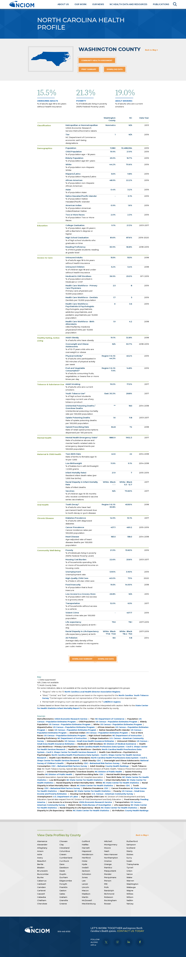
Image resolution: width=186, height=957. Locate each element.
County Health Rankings (117, 766)
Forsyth (63, 884)
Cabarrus (41, 880)
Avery (40, 858)
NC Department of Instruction (127, 735)
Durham (63, 877)
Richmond (109, 894)
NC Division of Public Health (108, 772)
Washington (132, 884)
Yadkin (130, 900)
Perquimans (110, 877)
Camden (41, 887)
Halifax (85, 844)
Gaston (62, 890)
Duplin (62, 874)
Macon (85, 890)
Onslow (108, 861)
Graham (63, 897)
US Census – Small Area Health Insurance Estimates (89, 741)
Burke (40, 877)
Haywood (86, 851)
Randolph (109, 890)
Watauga (131, 887)
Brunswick (42, 871)
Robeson (108, 897)
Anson (40, 851)
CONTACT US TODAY (130, 931)
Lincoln (85, 887)
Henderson (87, 854)
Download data (115, 69)
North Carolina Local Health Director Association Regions (92, 692)
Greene (63, 903)
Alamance (42, 841)
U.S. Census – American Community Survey (112, 794)
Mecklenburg (89, 903)
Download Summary (82, 659)
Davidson (64, 867)
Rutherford (132, 841)
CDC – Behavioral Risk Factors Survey (101, 763)
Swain (129, 861)
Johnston (86, 874)
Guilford (86, 841)
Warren (130, 880)
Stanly (129, 851)
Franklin (63, 887)
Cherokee (42, 903)
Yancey (130, 903)
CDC (99, 760)
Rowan (107, 903)
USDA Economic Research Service (71, 719)
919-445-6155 (64, 931)
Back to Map (151, 50)
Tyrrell (130, 867)
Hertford (86, 858)
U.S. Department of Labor (65, 797)
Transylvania (133, 864)
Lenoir (85, 884)
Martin (85, 897)
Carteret (41, 890)
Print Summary (88, 69)
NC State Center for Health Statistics (85, 780)
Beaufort (41, 861)
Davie (62, 871)
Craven (62, 854)
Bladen (40, 867)
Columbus (64, 851)
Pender (108, 874)
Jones (85, 877)
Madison (86, 894)
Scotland (131, 848)
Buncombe (42, 874)
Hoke (84, 861)
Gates (62, 894)
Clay (61, 844)
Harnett (86, 848)
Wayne (130, 890)
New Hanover (111, 854)
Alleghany (42, 848)
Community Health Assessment (96, 60)
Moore (107, 848)
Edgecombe (65, 880)
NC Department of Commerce (109, 719)
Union (129, 871)
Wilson (130, 897)
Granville (63, 900)
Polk (106, 887)
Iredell (85, 867)
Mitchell (108, 841)
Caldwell (41, 884)
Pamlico (108, 867)
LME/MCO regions (112, 702)
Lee (84, 880)
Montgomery (110, 844)
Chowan (63, 841)
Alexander (42, 844)
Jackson (86, 871)
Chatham (41, 900)
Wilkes (130, 894)
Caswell (41, 894)
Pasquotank (110, 871)
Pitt (105, 884)
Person (107, 880)
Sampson (131, 844)
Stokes (130, 854)
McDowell (87, 900)
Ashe (39, 854)
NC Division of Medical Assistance (120, 744)
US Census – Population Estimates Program (116, 722)
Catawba (41, 897)
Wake (129, 877)
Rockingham (110, 900)
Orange (108, 864)
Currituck (64, 861)
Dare (61, 864)
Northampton (111, 858)
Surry (129, 858)
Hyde (84, 864)
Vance (130, 874)
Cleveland (64, 848)
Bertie (40, 864)
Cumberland (65, 858)
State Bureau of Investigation (96, 805)
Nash (106, 851)
